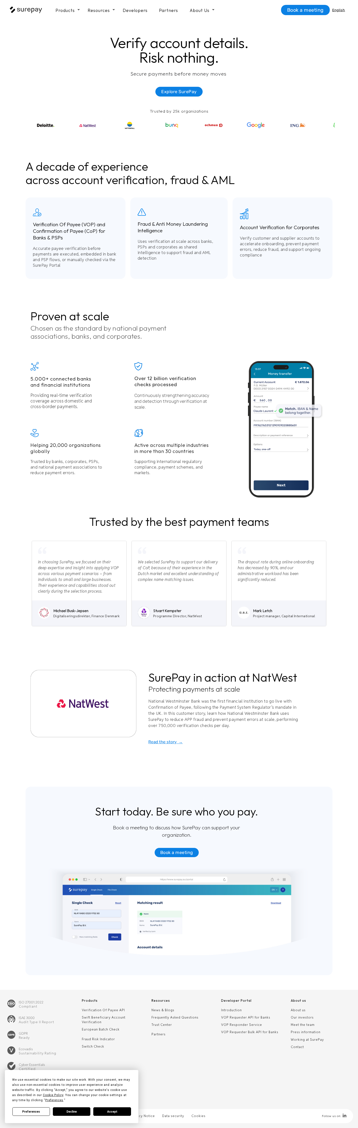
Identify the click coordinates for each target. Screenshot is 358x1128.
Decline (71, 1111)
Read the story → (165, 741)
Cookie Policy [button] (53, 1095)
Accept (112, 1111)
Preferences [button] (54, 1100)
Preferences (31, 1111)
